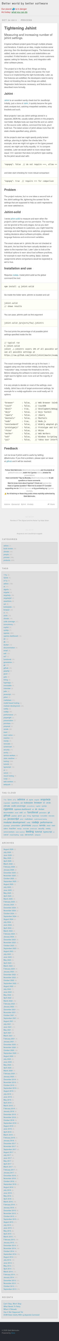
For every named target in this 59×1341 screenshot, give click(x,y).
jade (5, 691)
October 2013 (9, 1286)
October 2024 (9, 913)
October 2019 (9, 1085)
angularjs (7, 595)
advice (7, 504)
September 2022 (10, 983)
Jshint (9, 93)
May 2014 (7, 1266)
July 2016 (7, 1190)
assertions (7, 601)
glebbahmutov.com (15, 472)
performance (8, 714)
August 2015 (8, 1222)
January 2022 (9, 1006)
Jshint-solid (13, 212)
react (5, 732)
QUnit (6, 577)
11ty (5, 575)
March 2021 (8, 1035)
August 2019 (8, 1091)
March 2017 (8, 1166)
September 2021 (10, 1018)
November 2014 (10, 1248)
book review (8, 548)
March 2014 (8, 1271)
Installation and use (18, 268)
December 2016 (10, 1175)
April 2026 (7, 861)
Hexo (13, 1333)
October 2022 (9, 980)
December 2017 (10, 1143)
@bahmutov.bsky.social (31, 470)
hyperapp (7, 682)
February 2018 (9, 1137)
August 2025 (8, 884)
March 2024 (8, 931)
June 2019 (8, 1097)
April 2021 (7, 1033)
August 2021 (8, 1021)
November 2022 (10, 977)
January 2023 (9, 971)
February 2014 (9, 1274)
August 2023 (8, 951)
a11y (5, 580)
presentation (8, 720)
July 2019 (7, 1094)
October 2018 (9, 1120)
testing (6, 761)
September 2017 (10, 1149)
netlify (6, 709)
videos (39, 472)
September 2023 (10, 948)
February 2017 (9, 1170)
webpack (7, 784)
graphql (6, 671)
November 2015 (10, 1213)
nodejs (15, 275)
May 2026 (7, 858)
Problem (11, 189)
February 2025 (9, 902)
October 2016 (9, 1181)
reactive (7, 738)
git (4, 665)
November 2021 (10, 1012)
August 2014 (8, 1257)
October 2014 (9, 1251)
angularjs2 (8, 598)
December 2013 (10, 1280)
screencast (8, 746)
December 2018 (10, 1114)
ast (5, 604)
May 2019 (7, 1100)
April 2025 (7, 896)
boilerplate (8, 607)
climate (6, 551)
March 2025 (8, 899)
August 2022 (8, 986)
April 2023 (7, 963)
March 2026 (8, 864)
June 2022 (8, 992)
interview (7, 688)
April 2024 (7, 928)
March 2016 (8, 1201)
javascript (16, 504)
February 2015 (9, 1239)
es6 (5, 653)
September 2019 (10, 1088)
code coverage (9, 621)
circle (6, 615)
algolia (6, 589)
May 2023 (7, 960)
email (6, 650)
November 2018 (10, 1117)
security (6, 749)
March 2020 (8, 1070)
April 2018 (7, 1132)
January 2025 (9, 904)
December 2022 (10, 974)
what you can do (19, 12)
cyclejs (6, 630)
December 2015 (10, 1210)
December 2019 (10, 1079)
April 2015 (7, 1234)
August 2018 (8, 1126)
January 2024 (9, 936)
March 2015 (8, 1236)
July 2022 (7, 989)
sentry (6, 752)
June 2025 (8, 890)
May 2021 (7, 1030)
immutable (8, 685)
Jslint (26, 103)
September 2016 (10, 1184)
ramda (6, 729)
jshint (24, 504)
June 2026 (8, 855)
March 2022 (8, 1001)
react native (8, 735)
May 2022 (7, 995)
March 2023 (8, 966)
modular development (12, 706)
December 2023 (10, 939)
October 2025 (9, 878)
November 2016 (10, 1178)
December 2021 (10, 1009)
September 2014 (10, 1254)
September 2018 (10, 1123)
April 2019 (7, 1102)
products (7, 560)
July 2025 (7, 887)
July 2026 (7, 852)
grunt (6, 674)
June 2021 (8, 1027)
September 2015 (10, 1219)
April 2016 (7, 1199)
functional (7, 659)
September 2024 (10, 916)
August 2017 (8, 1152)
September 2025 (10, 881)
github (9, 461)
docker (6, 645)
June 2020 (8, 1062)
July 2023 (7, 954)
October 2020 (9, 1050)
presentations (29, 475)
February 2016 (9, 1204)
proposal (7, 726)
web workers (8, 781)
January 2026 (9, 870)
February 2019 (9, 1108)
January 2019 (9, 1111)
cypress (6, 633)
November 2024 (10, 910)
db (4, 642)
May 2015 (7, 1231)
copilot (6, 627)
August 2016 (8, 1187)
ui (4, 770)
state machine (9, 758)
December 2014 (10, 1245)
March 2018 (8, 1135)
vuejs (6, 778)
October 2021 (9, 1015)
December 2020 (10, 1044)
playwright (7, 717)
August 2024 (8, 919)
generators (8, 662)
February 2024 (9, 934)
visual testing (9, 776)
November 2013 (10, 1283)
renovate (7, 743)
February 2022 (9, 1004)
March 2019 (8, 1105)
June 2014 (8, 1263)
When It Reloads (10, 1309)
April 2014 (7, 1268)
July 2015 (7, 1225)
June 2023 (8, 957)
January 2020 (9, 1076)
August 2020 (8, 1056)
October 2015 (9, 1216)
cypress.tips (47, 483)
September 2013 (10, 1289)
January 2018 (9, 1140)
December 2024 (10, 907)
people (6, 554)
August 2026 (8, 849)
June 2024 (8, 925)
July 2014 (7, 1260)
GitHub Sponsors (25, 488)
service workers (9, 755)
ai (4, 586)
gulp (5, 677)
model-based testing (11, 703)
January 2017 (9, 1172)
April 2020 (7, 1068)
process (6, 557)
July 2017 (7, 1155)
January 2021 (9, 1041)
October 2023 (9, 945)
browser (7, 610)
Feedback (12, 448)
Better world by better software (25, 3)
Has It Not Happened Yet (13, 1312)
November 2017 (10, 1146)
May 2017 (7, 1161)
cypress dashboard (11, 636)
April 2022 (7, 998)
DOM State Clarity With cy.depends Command (21, 1315)
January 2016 (9, 1207)
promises (7, 723)
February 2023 (9, 969)
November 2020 (10, 1047)
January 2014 (9, 1277)
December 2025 (10, 872)
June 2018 (8, 1129)
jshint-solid (15, 218)
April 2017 (7, 1164)
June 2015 (8, 1228)
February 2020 (9, 1073)
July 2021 (7, 1024)
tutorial (6, 764)
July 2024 (7, 922)
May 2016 (7, 1196)
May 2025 (7, 893)
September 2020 (10, 1053)
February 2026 (9, 867)
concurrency (8, 624)
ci (4, 612)
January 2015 (9, 1242)
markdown (7, 700)
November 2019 (10, 1082)
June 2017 (8, 1158)
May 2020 (7, 1065)
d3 (4, 639)
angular (6, 592)
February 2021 (9, 1038)
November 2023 (10, 942)
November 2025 (10, 875)
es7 (5, 656)
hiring (6, 679)
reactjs (6, 741)
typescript (7, 767)
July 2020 (7, 1059)
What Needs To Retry (12, 1306)
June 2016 (8, 1193)
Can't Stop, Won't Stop (12, 1303)
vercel (6, 773)
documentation (9, 647)
